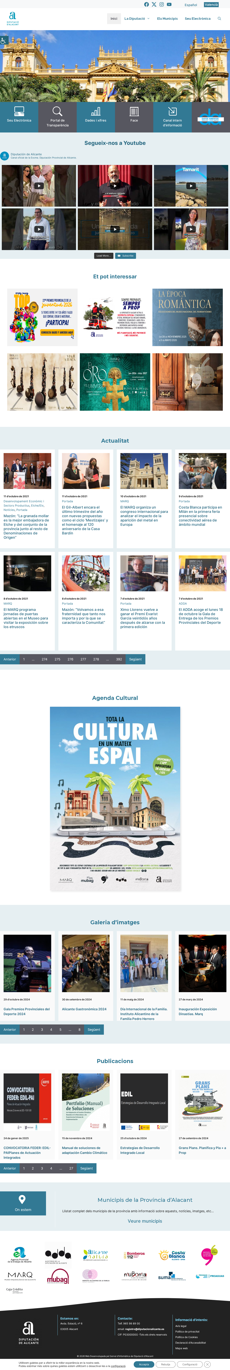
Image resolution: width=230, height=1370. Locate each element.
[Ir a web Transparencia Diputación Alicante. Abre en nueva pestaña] (57, 117)
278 (96, 659)
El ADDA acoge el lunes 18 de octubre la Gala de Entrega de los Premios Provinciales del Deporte (201, 616)
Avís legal (180, 1325)
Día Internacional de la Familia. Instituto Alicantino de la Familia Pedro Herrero (143, 1014)
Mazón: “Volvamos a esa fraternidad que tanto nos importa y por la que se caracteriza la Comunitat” (83, 616)
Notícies (9, 510)
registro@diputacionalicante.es (144, 1329)
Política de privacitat (187, 1331)
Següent (135, 659)
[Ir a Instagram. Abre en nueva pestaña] (161, 4)
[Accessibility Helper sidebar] (4, 40)
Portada (21, 510)
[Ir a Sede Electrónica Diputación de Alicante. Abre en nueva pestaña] (19, 117)
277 (83, 659)
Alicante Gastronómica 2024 (84, 1009)
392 (119, 659)
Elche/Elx (37, 505)
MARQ (124, 501)
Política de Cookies (186, 1337)
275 (57, 659)
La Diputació (135, 18)
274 (44, 659)
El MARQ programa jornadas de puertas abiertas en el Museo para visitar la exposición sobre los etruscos (26, 618)
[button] (219, 18)
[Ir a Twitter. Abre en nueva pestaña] (154, 4)
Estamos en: (69, 1318)
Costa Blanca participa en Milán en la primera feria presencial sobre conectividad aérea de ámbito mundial (200, 516)
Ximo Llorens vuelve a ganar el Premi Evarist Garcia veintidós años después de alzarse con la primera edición (142, 618)
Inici (114, 18)
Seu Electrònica (198, 18)
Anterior (10, 659)
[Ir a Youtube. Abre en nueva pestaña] (169, 4)
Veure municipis (145, 1221)
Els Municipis (167, 18)
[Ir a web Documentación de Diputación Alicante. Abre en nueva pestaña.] (96, 117)
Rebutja (165, 1364)
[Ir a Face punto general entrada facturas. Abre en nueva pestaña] (134, 117)
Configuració (189, 1364)
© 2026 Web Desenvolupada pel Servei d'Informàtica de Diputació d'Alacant (115, 1356)
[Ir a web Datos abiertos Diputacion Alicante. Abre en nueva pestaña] (211, 117)
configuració (118, 1365)
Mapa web (181, 1348)
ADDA (183, 603)
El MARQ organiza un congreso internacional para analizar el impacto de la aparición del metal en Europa (144, 516)
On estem (23, 1210)
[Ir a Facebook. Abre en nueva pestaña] (146, 4)
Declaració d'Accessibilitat (190, 1342)
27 (71, 1168)
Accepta (144, 1364)
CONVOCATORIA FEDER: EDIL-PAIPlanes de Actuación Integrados (27, 1152)
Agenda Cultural (115, 698)
